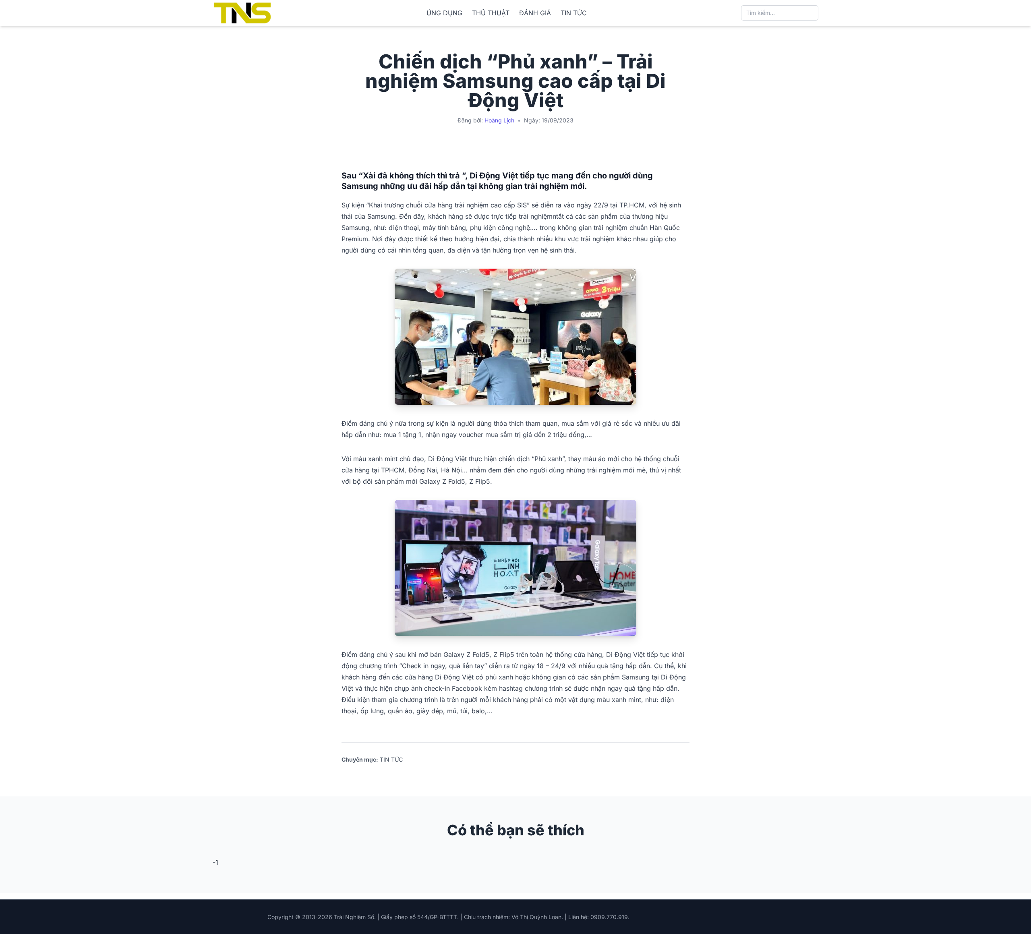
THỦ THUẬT (490, 13)
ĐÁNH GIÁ (535, 13)
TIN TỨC (574, 13)
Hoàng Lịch (499, 120)
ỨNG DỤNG (444, 13)
